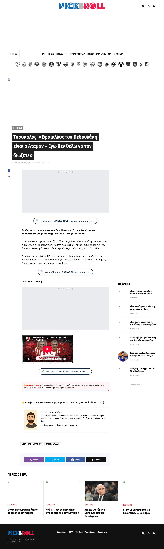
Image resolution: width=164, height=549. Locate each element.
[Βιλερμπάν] (141, 64)
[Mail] (154, 5)
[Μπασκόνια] (128, 64)
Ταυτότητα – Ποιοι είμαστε (85, 532)
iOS (99, 402)
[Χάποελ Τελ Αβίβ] (51, 64)
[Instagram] (149, 5)
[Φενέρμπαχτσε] (37, 64)
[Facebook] (143, 5)
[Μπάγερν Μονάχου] (92, 64)
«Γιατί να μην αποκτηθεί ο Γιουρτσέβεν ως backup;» (141, 292)
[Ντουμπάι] (78, 64)
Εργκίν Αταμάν (81, 229)
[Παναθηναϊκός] (44, 64)
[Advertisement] (82, 31)
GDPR (71, 532)
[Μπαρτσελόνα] (65, 64)
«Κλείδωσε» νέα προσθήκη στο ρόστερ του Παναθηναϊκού (143, 323)
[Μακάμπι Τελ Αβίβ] (85, 64)
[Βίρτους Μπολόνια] (121, 64)
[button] (12, 54)
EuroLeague (17, 128)
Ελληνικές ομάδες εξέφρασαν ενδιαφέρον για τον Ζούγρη (142, 354)
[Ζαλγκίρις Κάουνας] (58, 64)
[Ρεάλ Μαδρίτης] (24, 64)
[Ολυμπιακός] (17, 64)
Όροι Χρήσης (61, 532)
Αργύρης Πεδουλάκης (32, 444)
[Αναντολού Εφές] (135, 64)
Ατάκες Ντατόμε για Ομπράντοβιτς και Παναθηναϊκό (95, 513)
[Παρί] (113, 64)
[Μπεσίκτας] (147, 64)
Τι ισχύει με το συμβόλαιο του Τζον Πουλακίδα (142, 369)
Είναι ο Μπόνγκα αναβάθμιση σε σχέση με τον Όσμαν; (142, 307)
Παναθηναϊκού (63, 229)
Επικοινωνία (102, 532)
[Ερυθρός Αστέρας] (72, 64)
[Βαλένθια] (30, 64)
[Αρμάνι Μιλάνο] (99, 64)
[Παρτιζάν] (107, 64)
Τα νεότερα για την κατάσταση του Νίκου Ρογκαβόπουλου (143, 338)
